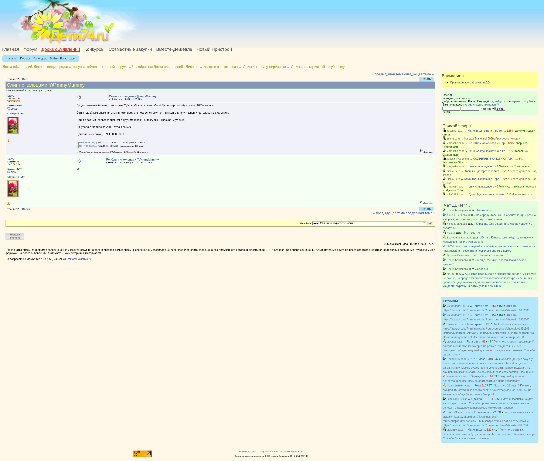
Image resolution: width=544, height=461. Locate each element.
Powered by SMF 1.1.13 (251, 451)
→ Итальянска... (481, 412)
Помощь (25, 58)
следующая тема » (419, 74)
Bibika (450, 171)
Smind (450, 138)
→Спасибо (481, 269)
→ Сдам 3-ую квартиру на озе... (485, 194)
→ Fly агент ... (472, 341)
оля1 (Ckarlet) (454, 412)
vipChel (451, 341)
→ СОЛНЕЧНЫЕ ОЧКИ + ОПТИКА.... (494, 158)
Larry (10, 95)
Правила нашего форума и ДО (470, 82)
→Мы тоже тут (470, 232)
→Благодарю (483, 210)
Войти (54, 58)
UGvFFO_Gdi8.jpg (88, 146)
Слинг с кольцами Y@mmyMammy (318, 67)
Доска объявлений (60, 49)
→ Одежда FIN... (478, 376)
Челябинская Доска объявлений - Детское (165, 67)
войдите (500, 101)
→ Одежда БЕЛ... (479, 398)
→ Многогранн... (474, 324)
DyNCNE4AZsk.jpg (88, 142)
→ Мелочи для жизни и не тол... (485, 130)
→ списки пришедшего (479, 166)
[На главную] (39, 43)
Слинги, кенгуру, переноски (265, 67)
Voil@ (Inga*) (454, 306)
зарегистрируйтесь (523, 101)
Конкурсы (94, 49)
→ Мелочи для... (475, 429)
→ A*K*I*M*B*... (477, 359)
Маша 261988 (455, 385)
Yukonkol (451, 130)
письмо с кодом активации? (481, 104)
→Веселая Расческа (489, 255)
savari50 (451, 429)
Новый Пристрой (214, 49)
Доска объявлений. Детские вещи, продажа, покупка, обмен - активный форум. (65, 67)
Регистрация (68, 58)
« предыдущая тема (387, 74)
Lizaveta (451, 324)
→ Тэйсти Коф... (480, 305)
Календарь (40, 58)
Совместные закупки (130, 49)
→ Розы (476, 385)
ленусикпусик (454, 158)
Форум (30, 49)
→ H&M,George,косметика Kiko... (486, 150)
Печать (426, 78)
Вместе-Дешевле (174, 49)
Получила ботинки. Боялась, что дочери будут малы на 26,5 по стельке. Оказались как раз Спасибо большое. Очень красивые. (489, 434)
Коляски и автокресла (220, 67)
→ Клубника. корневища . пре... (481, 178)
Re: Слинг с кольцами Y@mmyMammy (132, 159)
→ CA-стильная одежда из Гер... (486, 143)
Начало (11, 58)
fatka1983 (452, 194)
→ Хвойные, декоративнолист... (481, 171)
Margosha (452, 143)
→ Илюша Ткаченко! (474, 138)
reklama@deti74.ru (79, 259)
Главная (10, 49)
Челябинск (453, 359)
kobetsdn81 (453, 399)
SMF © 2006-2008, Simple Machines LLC (285, 451)
